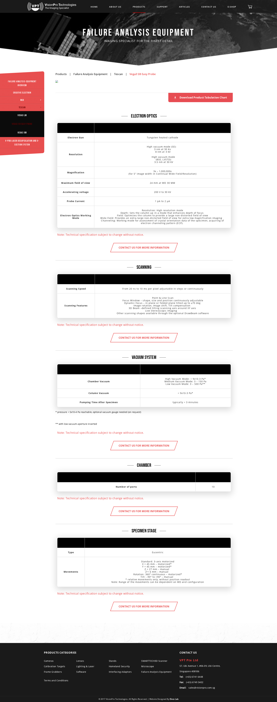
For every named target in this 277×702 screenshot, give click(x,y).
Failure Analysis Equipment (90, 74)
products (61, 74)
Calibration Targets (54, 666)
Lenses (80, 660)
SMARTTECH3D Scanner (154, 660)
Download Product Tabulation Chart (203, 97)
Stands (112, 660)
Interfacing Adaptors (120, 671)
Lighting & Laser (85, 666)
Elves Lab (174, 699)
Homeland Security (119, 666)
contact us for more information (144, 247)
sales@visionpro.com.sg (202, 687)
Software (81, 671)
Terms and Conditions (56, 680)
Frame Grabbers (53, 671)
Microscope (147, 666)
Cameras (49, 660)
